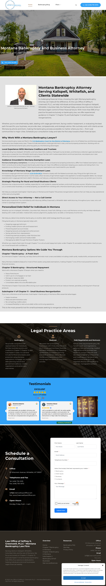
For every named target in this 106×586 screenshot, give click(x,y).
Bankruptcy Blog (44, 4)
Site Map (66, 547)
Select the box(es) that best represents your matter (71, 468)
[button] (103, 565)
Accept (83, 578)
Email (56, 451)
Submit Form (61, 510)
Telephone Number (61, 460)
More (57, 4)
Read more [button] (11, 418)
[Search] (76, 5)
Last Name (79, 443)
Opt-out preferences (79, 582)
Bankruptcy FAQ (69, 545)
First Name (58, 443)
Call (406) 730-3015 (91, 5)
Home (30, 4)
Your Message (59, 483)
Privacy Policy (88, 582)
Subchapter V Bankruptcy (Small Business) (49, 558)
